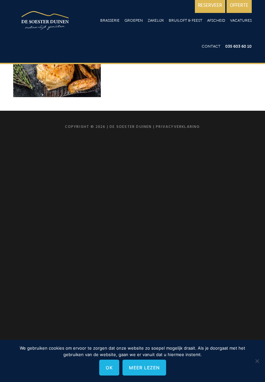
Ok (109, 367)
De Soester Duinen (45, 22)
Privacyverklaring (178, 127)
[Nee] (257, 361)
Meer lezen (144, 367)
